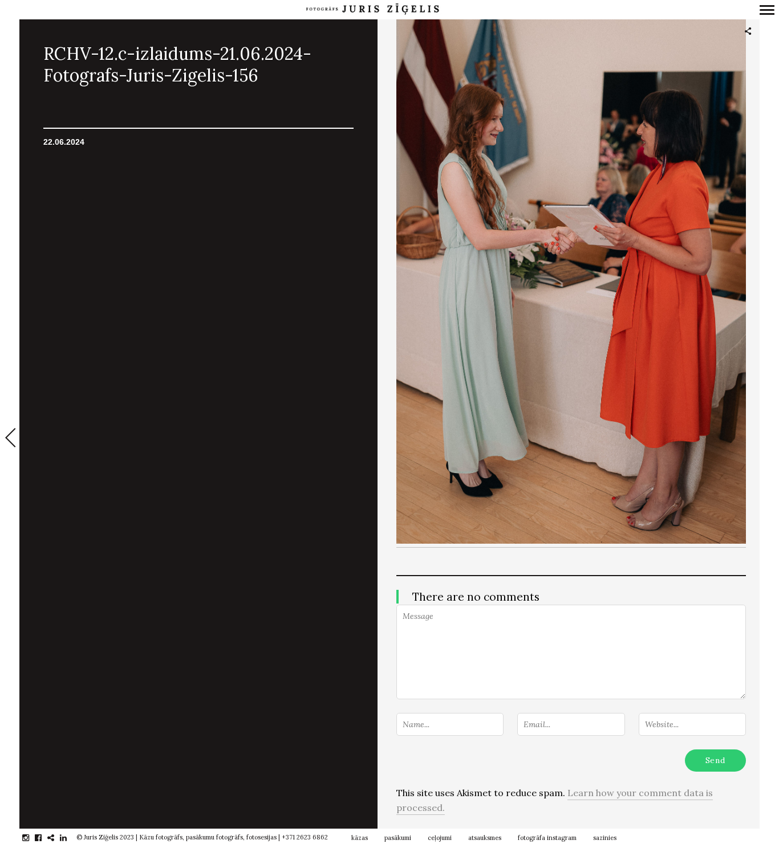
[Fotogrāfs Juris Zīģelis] (372, 9)
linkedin (69, 838)
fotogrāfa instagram (547, 838)
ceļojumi (440, 838)
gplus (56, 838)
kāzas (359, 838)
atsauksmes (484, 838)
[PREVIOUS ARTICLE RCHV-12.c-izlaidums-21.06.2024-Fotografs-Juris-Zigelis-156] (9, 439)
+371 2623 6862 (305, 837)
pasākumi (397, 838)
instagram (31, 838)
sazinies (604, 838)
